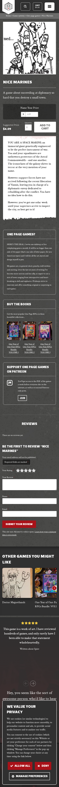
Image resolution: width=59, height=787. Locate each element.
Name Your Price (29, 107)
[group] (13, 338)
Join (22, 398)
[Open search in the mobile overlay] (25, 6)
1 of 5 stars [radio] (18, 470)
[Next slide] (54, 588)
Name (5, 496)
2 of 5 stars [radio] (20, 470)
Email (5, 509)
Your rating (8, 470)
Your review (8, 477)
